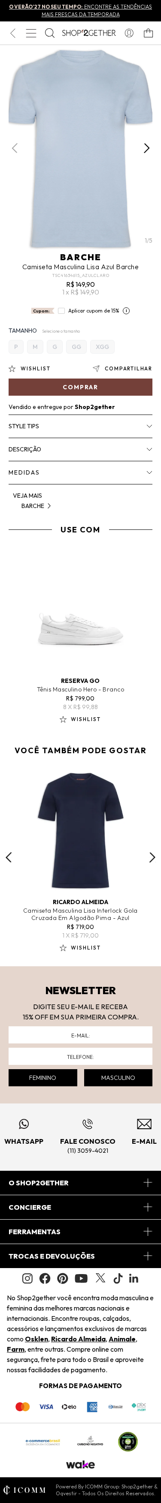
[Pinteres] (62, 1278)
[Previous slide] (8, 857)
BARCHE (80, 257)
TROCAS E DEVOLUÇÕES (52, 1256)
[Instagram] (27, 1278)
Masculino (118, 1078)
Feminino (42, 1078)
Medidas (24, 472)
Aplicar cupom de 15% (93, 310)
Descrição (25, 449)
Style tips (24, 426)
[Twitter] (100, 1278)
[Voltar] (12, 33)
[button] (146, 148)
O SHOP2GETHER (39, 1182)
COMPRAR (80, 387)
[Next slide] (152, 857)
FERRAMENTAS (35, 1231)
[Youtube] (81, 1278)
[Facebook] (45, 1278)
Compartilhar (128, 368)
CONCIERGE (30, 1207)
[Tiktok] (118, 1278)
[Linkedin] (134, 1278)
